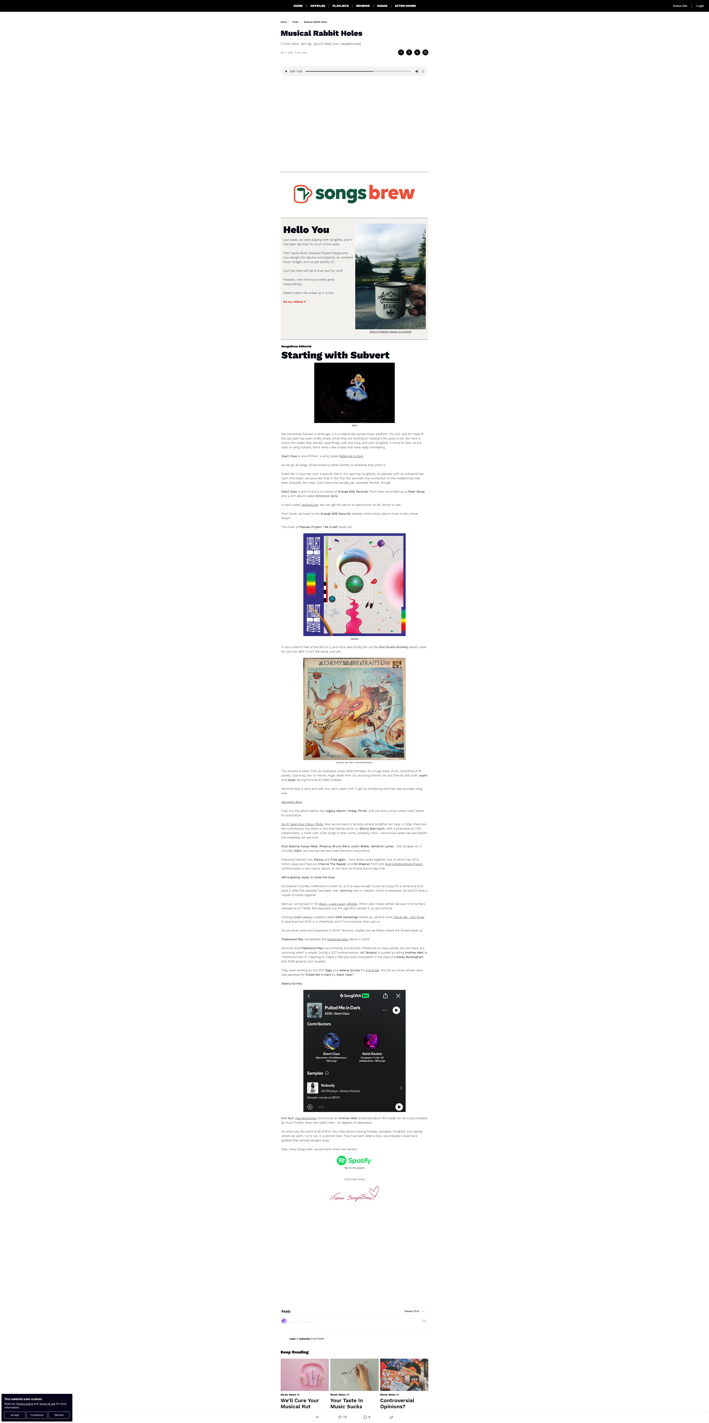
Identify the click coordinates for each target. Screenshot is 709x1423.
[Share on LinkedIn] (425, 52)
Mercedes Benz (291, 802)
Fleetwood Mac (337, 939)
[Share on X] (409, 52)
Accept (15, 1415)
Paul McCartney (306, 1118)
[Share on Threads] (417, 52)
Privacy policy (24, 1403)
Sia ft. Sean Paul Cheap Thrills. (302, 824)
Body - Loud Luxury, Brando (338, 904)
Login (293, 1338)
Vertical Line (309, 505)
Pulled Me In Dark (351, 456)
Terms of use (47, 1403)
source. (354, 638)
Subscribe (304, 1338)
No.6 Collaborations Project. (404, 864)
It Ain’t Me (372, 970)
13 (345, 1417)
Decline (59, 1415)
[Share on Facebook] (401, 52)
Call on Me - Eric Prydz (408, 917)
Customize (36, 1415)
